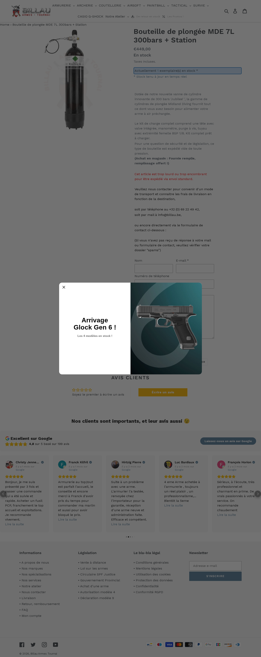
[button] (63, 287)
